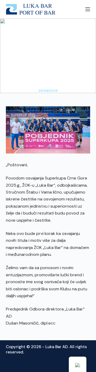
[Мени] (87, 9)
